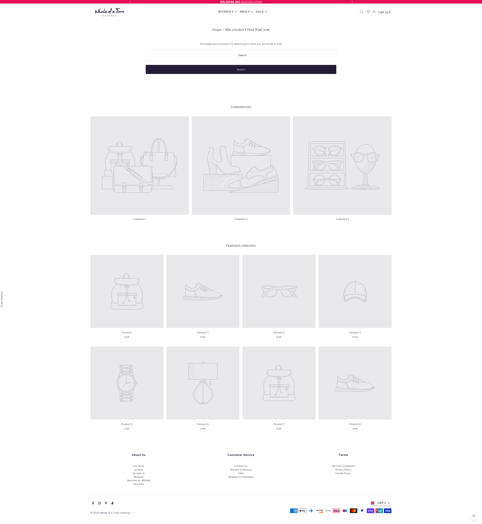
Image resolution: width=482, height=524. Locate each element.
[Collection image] (139, 165)
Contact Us (240, 466)
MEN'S (245, 12)
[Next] (352, 2)
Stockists (138, 484)
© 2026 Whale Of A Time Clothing (110, 512)
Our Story (138, 466)
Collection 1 (139, 219)
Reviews (138, 476)
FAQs (241, 473)
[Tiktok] (112, 503)
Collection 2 (241, 219)
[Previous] (130, 2)
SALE (260, 12)
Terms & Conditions (343, 466)
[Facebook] (93, 503)
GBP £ (381, 503)
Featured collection (241, 245)
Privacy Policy (343, 469)
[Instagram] (99, 503)
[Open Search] (361, 12)
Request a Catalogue (241, 476)
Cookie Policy (343, 473)
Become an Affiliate (138, 480)
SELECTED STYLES (241, 2)
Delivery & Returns (241, 469)
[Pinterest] (106, 503)
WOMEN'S (226, 12)
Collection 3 (342, 219)
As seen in (139, 473)
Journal (138, 469)
